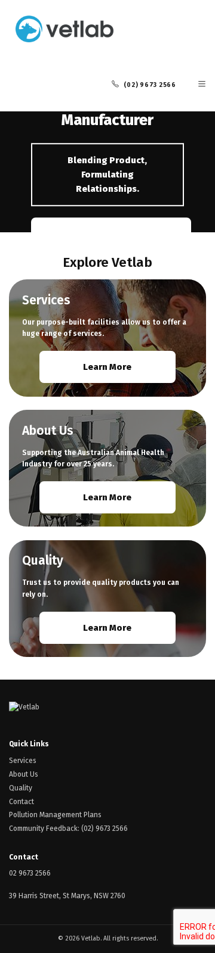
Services (22, 760)
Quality (20, 788)
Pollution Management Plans (55, 815)
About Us (23, 774)
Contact (21, 802)
